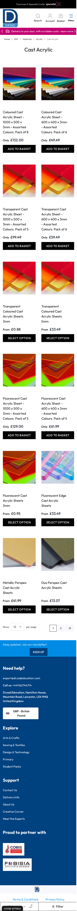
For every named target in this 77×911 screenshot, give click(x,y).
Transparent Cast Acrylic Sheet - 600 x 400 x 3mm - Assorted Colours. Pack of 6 (54, 219)
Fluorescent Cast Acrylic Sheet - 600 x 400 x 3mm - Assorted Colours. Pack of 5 (54, 408)
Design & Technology (16, 752)
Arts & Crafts (11, 738)
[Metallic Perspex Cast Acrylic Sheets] (19, 554)
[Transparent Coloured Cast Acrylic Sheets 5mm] (57, 278)
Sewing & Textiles (14, 745)
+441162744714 (22, 685)
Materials (27, 39)
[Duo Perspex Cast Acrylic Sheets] (57, 554)
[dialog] (12, 908)
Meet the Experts (14, 818)
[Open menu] (71, 16)
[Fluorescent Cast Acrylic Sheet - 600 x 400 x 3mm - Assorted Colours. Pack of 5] (57, 370)
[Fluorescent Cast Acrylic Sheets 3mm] (19, 467)
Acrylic (39, 39)
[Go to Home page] (10, 18)
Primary (8, 759)
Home (7, 39)
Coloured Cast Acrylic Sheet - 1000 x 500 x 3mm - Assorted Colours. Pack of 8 (15, 122)
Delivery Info (11, 797)
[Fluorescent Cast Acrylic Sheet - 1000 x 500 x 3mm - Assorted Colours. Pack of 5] (19, 370)
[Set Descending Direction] (30, 906)
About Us (8, 804)
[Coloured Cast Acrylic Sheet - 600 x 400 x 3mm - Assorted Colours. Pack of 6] (57, 83)
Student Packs (12, 766)
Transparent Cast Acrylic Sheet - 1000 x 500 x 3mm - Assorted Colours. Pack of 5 (15, 219)
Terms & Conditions (25, 899)
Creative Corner (13, 811)
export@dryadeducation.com (21, 678)
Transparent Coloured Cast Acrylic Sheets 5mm (51, 313)
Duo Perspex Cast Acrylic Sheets (54, 585)
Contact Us (10, 790)
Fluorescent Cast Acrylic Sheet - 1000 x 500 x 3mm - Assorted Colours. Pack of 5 (15, 408)
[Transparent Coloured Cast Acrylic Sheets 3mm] (19, 278)
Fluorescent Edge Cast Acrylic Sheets (53, 501)
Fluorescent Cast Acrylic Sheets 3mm (15, 501)
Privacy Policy (55, 899)
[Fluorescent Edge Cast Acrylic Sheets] (57, 467)
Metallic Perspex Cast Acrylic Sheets (15, 588)
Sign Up (38, 652)
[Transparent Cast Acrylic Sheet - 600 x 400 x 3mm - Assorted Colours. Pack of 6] (57, 180)
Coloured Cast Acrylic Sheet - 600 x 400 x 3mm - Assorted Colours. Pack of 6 (54, 122)
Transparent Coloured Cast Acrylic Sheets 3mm (13, 313)
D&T (16, 39)
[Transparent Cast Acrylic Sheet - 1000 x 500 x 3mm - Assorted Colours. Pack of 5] (19, 180)
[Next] (69, 628)
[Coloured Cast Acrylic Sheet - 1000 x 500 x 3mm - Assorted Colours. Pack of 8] (19, 83)
